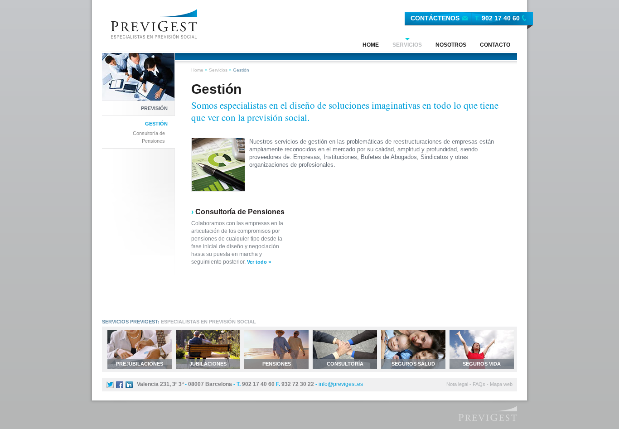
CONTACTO (495, 45)
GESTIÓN (156, 123)
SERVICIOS (407, 45)
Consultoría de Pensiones (149, 137)
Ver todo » (259, 262)
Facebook (119, 384)
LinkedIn (129, 384)
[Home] (154, 23)
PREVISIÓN (154, 108)
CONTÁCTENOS (435, 18)
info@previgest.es (341, 384)
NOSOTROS (450, 45)
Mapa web (501, 384)
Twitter (110, 384)
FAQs (479, 384)
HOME (371, 45)
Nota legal (457, 384)
